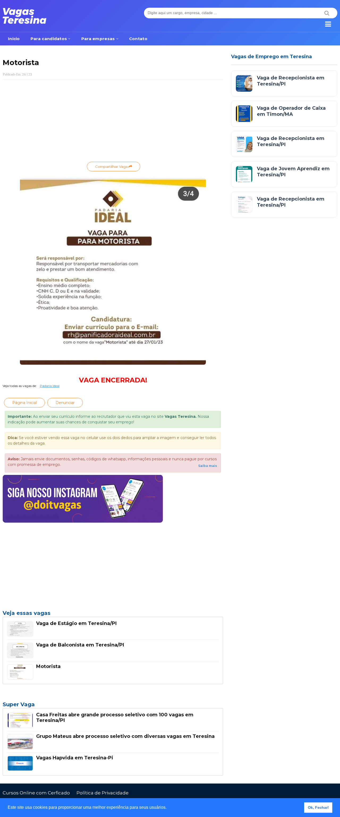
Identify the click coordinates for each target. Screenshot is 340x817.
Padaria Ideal (50, 386)
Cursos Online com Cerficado (36, 792)
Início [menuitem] (14, 38)
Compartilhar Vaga (112, 166)
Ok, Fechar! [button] (318, 807)
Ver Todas (113, 706)
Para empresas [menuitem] (98, 38)
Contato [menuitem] (138, 38)
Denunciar (65, 402)
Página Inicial (24, 402)
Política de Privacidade (102, 792)
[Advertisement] (113, 122)
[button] (168, 808)
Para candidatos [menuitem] (49, 38)
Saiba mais (207, 466)
